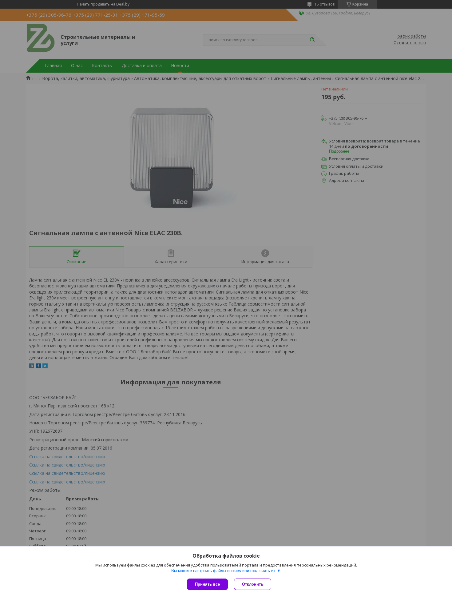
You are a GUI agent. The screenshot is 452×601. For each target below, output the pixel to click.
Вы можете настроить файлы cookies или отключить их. (224, 570)
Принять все (207, 584)
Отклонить (252, 584)
